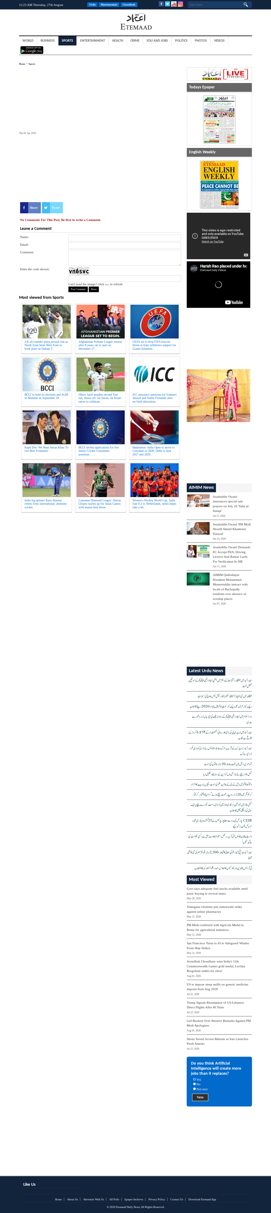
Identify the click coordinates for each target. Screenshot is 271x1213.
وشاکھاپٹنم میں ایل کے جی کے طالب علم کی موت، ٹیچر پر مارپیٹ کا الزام (221, 784)
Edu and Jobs (157, 40)
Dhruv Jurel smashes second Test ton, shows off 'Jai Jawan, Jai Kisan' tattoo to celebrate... (100, 398)
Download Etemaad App (202, 1199)
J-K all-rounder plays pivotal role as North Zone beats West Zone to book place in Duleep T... (46, 345)
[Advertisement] (53, 22)
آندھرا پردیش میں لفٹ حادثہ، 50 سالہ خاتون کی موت (228, 764)
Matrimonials (109, 4)
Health (117, 40)
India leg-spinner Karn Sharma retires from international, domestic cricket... (46, 504)
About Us (72, 1199)
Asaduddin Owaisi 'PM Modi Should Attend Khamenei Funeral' (232, 529)
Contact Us (176, 1199)
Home (22, 64)
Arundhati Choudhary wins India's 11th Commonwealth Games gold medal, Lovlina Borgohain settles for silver (216, 966)
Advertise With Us (93, 1199)
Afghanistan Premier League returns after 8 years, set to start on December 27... (100, 345)
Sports (67, 40)
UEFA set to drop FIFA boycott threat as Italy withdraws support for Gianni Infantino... (154, 345)
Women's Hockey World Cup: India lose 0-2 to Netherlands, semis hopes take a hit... (154, 504)
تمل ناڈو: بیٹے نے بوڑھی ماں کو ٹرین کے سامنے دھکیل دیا (227, 774)
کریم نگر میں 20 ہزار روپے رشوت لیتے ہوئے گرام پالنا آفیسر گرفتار (222, 794)
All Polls (114, 1199)
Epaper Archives (133, 1199)
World (27, 40)
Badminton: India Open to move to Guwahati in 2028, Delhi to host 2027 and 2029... (153, 451)
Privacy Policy (156, 1199)
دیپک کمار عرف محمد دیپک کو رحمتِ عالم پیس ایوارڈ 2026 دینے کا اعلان (221, 706)
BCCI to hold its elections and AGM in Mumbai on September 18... (46, 396)
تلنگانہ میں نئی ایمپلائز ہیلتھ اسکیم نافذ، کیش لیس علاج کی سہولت (225, 696)
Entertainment (92, 40)
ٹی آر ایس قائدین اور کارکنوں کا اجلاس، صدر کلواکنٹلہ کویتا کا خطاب (223, 868)
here (107, 284)
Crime (135, 40)
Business (48, 40)
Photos (201, 40)
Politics (181, 40)
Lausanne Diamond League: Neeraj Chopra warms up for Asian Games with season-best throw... (100, 504)
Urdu (92, 4)
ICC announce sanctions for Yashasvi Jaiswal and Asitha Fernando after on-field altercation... (155, 398)
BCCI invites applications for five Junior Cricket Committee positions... (99, 451)
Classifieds (129, 4)
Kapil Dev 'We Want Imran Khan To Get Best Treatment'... (46, 449)
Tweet (55, 207)
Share (34, 207)
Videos (219, 40)
